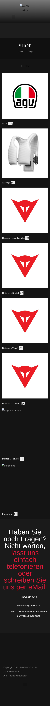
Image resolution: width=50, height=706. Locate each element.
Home (20, 51)
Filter (26, 65)
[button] (25, 684)
